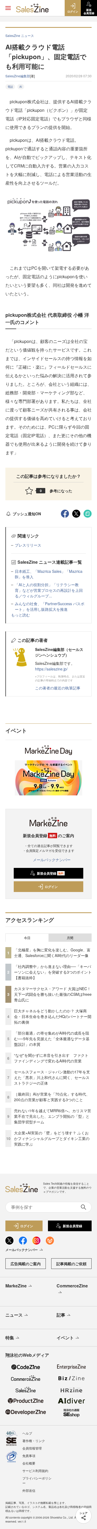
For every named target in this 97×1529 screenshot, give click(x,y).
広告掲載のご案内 (26, 1263)
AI (20, 87)
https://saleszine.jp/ (51, 669)
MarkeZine (16, 1286)
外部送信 (28, 1490)
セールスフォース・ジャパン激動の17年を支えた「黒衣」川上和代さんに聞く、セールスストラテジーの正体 (52, 1077)
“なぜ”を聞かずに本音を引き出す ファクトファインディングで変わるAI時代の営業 (51, 1058)
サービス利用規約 (35, 1470)
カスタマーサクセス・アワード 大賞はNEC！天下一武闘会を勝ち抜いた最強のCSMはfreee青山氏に (53, 994)
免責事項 (28, 1455)
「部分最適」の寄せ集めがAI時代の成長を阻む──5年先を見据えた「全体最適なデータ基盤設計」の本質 (51, 1038)
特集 (9, 1337)
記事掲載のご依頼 (71, 1263)
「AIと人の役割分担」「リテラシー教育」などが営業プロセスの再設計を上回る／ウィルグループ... (49, 590)
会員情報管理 (32, 1448)
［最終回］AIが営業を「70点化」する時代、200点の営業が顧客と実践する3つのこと (52, 1096)
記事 (61, 1315)
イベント (65, 1337)
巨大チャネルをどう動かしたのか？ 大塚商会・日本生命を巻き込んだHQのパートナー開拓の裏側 (52, 1016)
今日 (27, 937)
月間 (70, 937)
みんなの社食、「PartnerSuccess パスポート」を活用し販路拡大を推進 (49, 606)
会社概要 (28, 1463)
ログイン (51, 886)
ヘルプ (27, 1433)
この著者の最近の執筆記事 (57, 688)
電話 (10, 87)
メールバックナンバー (52, 859)
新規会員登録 (50, 873)
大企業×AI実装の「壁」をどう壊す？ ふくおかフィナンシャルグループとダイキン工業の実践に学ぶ (51, 1138)
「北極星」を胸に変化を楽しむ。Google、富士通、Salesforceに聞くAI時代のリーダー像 (52, 952)
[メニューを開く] (8, 8)
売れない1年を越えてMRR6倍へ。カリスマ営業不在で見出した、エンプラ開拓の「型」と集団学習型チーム (52, 1116)
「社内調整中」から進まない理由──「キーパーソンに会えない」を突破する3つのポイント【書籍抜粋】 (53, 972)
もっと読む (20, 614)
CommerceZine (72, 1286)
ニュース (14, 1315)
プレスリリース (28, 545)
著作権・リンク (33, 1440)
